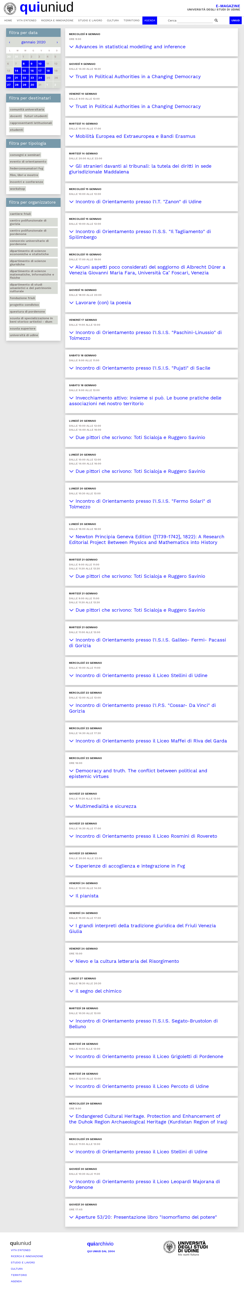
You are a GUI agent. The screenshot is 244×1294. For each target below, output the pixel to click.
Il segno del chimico (97, 991)
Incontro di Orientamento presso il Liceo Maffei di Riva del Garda (150, 741)
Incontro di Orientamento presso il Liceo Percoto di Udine (141, 1086)
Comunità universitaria (27, 109)
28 (16, 85)
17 (40, 70)
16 (32, 70)
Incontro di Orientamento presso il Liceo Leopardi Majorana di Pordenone (144, 1184)
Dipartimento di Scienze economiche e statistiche (29, 252)
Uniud (235, 20)
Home (8, 20)
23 (32, 77)
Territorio (132, 20)
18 (48, 70)
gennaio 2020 (33, 42)
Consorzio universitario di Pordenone (29, 242)
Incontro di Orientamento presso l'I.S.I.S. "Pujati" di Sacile (142, 368)
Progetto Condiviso (24, 304)
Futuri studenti (35, 116)
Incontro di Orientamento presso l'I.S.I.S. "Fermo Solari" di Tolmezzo (140, 504)
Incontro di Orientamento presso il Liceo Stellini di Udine (140, 675)
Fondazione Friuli (22, 298)
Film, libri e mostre (24, 175)
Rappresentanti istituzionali (31, 123)
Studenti (16, 130)
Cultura (113, 20)
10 (40, 63)
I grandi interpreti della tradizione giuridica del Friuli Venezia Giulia (142, 928)
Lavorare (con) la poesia (102, 302)
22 (24, 77)
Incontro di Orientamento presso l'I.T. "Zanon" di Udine (137, 201)
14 (16, 70)
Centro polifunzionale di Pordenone (28, 232)
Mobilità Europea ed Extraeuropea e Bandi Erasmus (134, 136)
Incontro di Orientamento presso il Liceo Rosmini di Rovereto (145, 836)
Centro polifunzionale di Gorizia (28, 222)
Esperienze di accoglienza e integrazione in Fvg (129, 866)
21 (16, 77)
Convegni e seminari (25, 155)
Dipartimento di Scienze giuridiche (28, 262)
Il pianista (86, 896)
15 (24, 70)
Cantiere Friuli (20, 214)
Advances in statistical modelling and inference (129, 46)
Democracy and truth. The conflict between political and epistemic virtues (138, 773)
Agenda (149, 20)
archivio (100, 1244)
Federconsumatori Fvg (26, 168)
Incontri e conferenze (26, 182)
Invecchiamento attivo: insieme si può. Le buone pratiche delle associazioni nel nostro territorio (145, 400)
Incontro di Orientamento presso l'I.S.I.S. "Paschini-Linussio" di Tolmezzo (145, 335)
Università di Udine (24, 335)
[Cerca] (216, 21)
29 (24, 85)
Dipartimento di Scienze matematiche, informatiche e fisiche (32, 274)
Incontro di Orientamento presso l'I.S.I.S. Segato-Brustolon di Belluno (143, 1023)
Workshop (17, 189)
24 (40, 77)
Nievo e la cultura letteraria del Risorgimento (126, 961)
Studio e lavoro (90, 20)
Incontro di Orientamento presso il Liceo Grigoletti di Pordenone (148, 1056)
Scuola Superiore (22, 328)
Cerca (172, 20)
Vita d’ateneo (26, 20)
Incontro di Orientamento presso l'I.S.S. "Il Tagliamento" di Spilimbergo (140, 234)
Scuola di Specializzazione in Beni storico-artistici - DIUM (31, 319)
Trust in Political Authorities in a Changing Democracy (137, 76)
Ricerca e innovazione (57, 20)
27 (9, 85)
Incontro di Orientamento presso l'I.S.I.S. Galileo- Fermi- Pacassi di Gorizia (147, 642)
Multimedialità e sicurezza (105, 806)
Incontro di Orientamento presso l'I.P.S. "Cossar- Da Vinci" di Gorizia (142, 708)
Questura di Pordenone (27, 311)
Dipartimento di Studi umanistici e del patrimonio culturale (30, 288)
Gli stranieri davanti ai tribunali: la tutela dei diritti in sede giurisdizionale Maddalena (140, 169)
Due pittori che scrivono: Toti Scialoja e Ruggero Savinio (139, 437)
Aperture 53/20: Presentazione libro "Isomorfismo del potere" (145, 1217)
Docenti (16, 116)
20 (9, 77)
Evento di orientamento (28, 161)
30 (32, 85)
